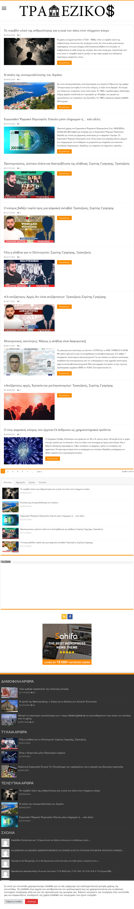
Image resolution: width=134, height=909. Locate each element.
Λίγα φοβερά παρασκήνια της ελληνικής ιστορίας (44, 688)
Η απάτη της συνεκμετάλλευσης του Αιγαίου (33, 75)
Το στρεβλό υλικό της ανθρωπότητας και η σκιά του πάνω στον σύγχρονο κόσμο (56, 30)
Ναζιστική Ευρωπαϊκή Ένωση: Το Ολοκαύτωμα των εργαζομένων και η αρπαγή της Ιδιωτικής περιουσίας (70, 766)
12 (34, 705)
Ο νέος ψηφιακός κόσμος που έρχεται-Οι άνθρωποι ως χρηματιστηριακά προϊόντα (57, 430)
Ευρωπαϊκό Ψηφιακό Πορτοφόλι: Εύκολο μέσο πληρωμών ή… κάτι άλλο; (52, 119)
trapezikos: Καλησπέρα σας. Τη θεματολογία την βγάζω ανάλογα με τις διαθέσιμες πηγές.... (50, 840)
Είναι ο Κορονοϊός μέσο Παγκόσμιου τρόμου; (42, 752)
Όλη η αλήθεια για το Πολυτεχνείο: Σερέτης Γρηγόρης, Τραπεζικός (47, 252)
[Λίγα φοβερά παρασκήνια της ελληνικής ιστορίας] (9, 692)
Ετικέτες (42, 482)
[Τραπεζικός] (67, 10)
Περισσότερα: (64, 63)
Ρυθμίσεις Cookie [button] (13, 901)
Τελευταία (7, 482)
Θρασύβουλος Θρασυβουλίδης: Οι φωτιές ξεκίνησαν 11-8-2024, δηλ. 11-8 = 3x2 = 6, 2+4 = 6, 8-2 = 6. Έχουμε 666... (61, 871)
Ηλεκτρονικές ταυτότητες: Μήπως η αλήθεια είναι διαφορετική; (45, 341)
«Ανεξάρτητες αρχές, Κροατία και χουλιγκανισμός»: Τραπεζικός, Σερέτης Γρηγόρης (58, 385)
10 (33, 722)
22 (34, 692)
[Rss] (64, 616)
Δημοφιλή (20, 482)
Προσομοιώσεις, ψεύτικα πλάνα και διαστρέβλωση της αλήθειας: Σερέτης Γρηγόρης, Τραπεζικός (67, 163)
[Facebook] (70, 616)
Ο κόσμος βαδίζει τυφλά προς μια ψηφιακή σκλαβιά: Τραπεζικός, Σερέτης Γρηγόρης (59, 208)
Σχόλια (32, 482)
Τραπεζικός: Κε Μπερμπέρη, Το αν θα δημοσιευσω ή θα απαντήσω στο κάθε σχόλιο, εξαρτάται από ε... (55, 861)
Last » (39, 471)
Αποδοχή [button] (31, 901)
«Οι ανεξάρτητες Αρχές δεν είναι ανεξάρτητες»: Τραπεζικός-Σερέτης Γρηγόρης (55, 297)
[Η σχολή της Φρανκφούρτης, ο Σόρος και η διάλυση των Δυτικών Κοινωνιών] (9, 706)
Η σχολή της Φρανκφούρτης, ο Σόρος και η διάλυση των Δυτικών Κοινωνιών (58, 701)
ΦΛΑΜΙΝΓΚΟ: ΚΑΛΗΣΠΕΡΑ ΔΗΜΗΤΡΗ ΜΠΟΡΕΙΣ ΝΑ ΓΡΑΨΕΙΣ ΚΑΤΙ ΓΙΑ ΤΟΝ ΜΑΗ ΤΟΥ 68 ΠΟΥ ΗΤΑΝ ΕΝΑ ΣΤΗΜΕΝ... (67, 850)
